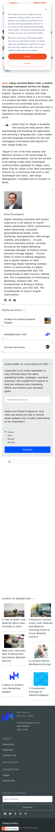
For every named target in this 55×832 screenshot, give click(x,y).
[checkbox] (27, 437)
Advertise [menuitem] (8, 744)
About (7, 738)
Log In (13, 2)
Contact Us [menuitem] (9, 755)
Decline (28, 63)
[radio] (27, 432)
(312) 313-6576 (22, 730)
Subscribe (40, 2)
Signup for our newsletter (14, 793)
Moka (5, 83)
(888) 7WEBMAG (23, 726)
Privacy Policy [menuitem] (10, 823)
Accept (27, 56)
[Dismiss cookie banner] (46, 9)
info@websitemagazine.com (28, 723)
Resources (10, 762)
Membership (11, 769)
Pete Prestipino (14, 214)
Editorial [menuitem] (8, 750)
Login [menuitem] (6, 775)
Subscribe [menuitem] (9, 780)
